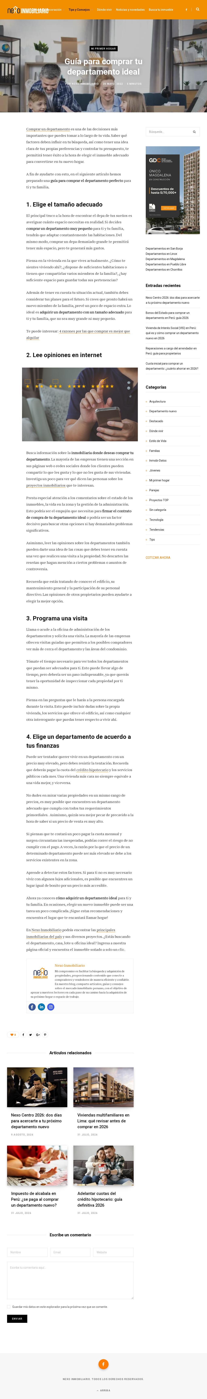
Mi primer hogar (103, 48)
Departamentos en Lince (161, 253)
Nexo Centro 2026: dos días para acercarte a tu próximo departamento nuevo (36, 1121)
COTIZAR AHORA (158, 558)
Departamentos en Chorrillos (164, 269)
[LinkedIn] (11, 173)
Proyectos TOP (159, 500)
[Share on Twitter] (11, 151)
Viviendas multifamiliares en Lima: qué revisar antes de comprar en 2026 (103, 1121)
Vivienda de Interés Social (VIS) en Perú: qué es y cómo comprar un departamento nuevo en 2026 (172, 333)
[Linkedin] (41, 1007)
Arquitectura (157, 401)
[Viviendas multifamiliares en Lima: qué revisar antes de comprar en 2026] (103, 1087)
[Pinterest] (11, 162)
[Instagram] (50, 1007)
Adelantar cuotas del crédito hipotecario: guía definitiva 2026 (99, 1199)
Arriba (104, 1390)
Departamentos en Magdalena (165, 259)
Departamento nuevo (163, 411)
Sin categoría (157, 509)
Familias (154, 450)
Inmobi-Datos (158, 460)
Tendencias (156, 529)
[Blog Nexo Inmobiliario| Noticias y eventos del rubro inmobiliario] (28, 10)
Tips (152, 539)
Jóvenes (154, 470)
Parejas (154, 490)
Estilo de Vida (157, 441)
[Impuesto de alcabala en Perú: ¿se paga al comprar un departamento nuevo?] (37, 1165)
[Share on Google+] (38, 1034)
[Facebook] (32, 1007)
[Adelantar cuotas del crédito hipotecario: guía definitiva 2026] (103, 1165)
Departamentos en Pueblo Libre (166, 264)
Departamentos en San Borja (164, 248)
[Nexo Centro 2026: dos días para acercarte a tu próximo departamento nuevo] (37, 1087)
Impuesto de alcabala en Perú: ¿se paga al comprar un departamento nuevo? (35, 1199)
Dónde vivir (156, 431)
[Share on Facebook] (11, 140)
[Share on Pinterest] (45, 1034)
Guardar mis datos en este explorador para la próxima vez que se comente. (60, 1306)
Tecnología (156, 519)
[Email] (11, 183)
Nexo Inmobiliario (85, 83)
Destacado (156, 421)
